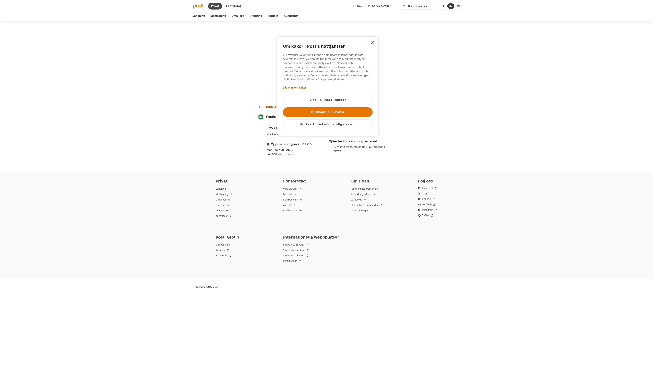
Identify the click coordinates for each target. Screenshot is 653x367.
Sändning (198, 16)
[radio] (444, 6)
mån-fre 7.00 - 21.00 (280, 150)
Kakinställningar (359, 210)
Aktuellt (272, 16)
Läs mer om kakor (294, 87)
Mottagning (218, 16)
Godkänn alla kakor (328, 112)
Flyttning (256, 16)
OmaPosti (237, 16)
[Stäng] (372, 42)
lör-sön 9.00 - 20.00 (280, 154)
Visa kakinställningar (327, 100)
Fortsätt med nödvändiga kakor (327, 124)
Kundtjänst (291, 16)
